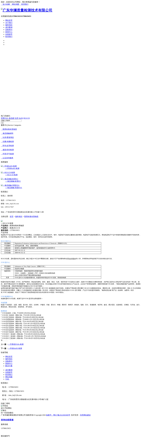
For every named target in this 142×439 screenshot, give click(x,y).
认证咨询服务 (7, 158)
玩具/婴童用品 (7, 137)
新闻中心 (8, 32)
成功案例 (8, 27)
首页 (11, 216)
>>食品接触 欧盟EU (13, 181)
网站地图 (14, 4)
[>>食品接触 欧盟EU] (9, 179)
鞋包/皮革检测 (7, 146)
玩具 (16, 118)
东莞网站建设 (85, 415)
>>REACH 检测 (11, 175)
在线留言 (8, 34)
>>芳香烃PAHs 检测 (16, 344)
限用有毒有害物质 (9, 129)
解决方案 (8, 366)
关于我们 (8, 23)
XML (7, 379)
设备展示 (8, 30)
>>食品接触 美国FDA (13, 188)
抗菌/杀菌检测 (7, 141)
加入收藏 (5, 4)
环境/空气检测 (7, 154)
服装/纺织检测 (7, 150)
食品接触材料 (7, 133)
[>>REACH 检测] (8, 172)
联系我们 (24, 4)
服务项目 (8, 25)
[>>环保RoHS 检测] (9, 166)
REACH (27, 118)
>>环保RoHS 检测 (12, 168)
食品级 (11, 118)
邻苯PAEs (4, 118)
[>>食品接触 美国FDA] (10, 185)
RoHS (21, 118)
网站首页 (8, 20)
